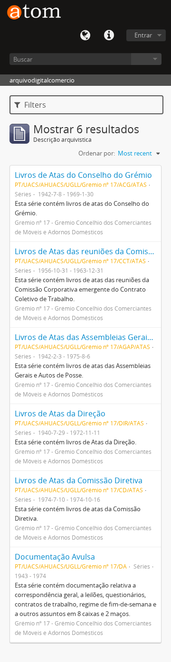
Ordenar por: (96, 153)
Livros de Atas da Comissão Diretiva (78, 480)
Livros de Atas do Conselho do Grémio (83, 175)
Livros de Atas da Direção (60, 413)
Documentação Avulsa (55, 557)
